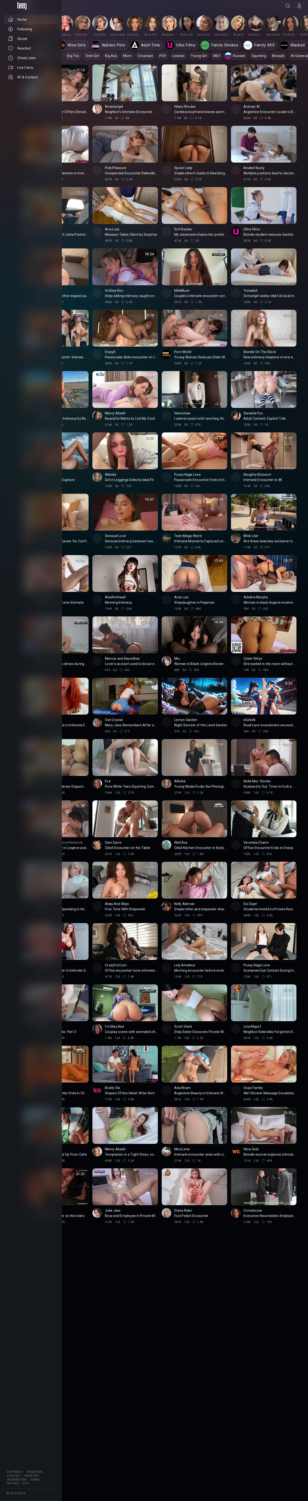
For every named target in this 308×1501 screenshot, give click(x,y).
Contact (14, 1475)
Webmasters (17, 1479)
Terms (35, 1479)
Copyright (15, 1472)
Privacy (13, 1483)
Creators (31, 1475)
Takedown (34, 1472)
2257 (25, 1483)
